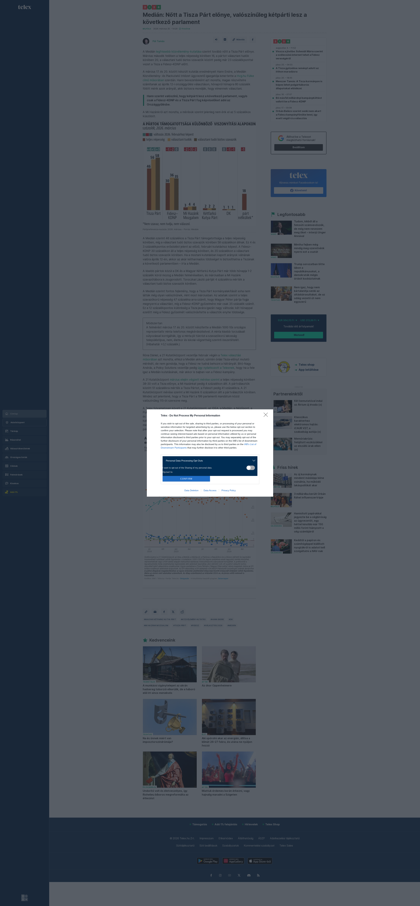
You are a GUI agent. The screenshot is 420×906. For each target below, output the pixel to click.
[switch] (250, 468)
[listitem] (209, 460)
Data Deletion (191, 490)
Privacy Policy (228, 490)
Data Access (210, 490)
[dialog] (210, 453)
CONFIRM (186, 479)
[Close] (267, 416)
